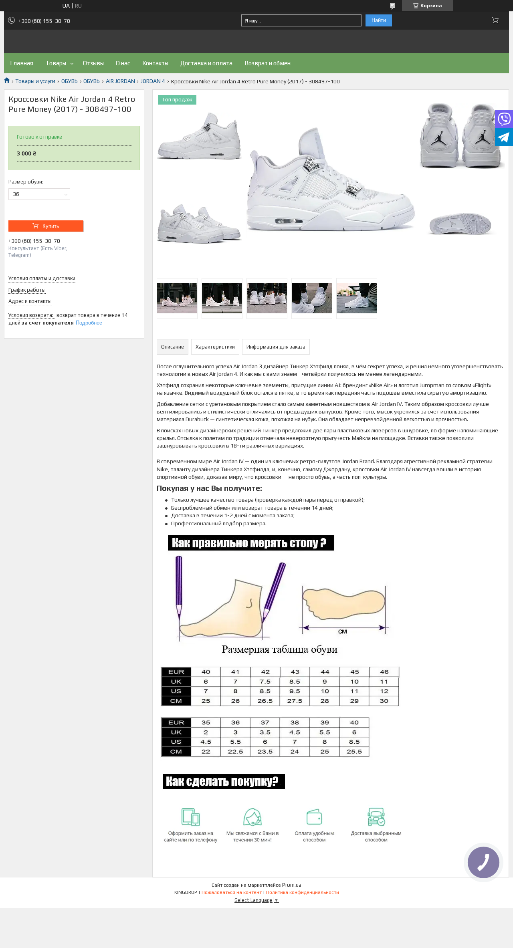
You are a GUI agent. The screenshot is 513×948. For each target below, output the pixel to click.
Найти (379, 20)
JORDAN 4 (153, 81)
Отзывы (93, 63)
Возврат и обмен (267, 63)
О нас (123, 63)
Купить (50, 226)
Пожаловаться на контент (232, 892)
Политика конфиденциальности (302, 892)
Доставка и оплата (206, 63)
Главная (21, 63)
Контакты (155, 63)
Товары (55, 63)
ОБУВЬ (69, 81)
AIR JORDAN (120, 81)
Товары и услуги (35, 81)
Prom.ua (291, 885)
